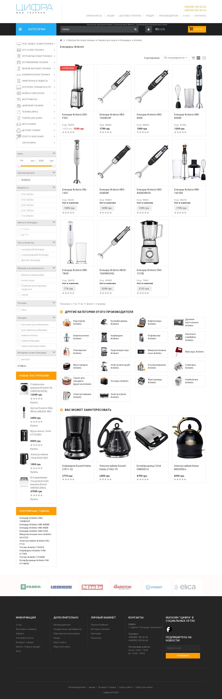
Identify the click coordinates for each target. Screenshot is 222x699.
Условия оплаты (25, 638)
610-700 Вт (27, 210)
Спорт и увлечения (33, 136)
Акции (56, 638)
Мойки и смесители (33, 93)
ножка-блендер (30, 340)
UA (163, 29)
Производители (168, 15)
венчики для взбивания (35, 324)
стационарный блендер (35, 255)
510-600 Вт (27, 205)
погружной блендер (32, 249)
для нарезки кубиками (34, 330)
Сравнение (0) (94, 15)
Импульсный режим (32, 275)
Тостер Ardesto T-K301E (32, 547)
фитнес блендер (30, 260)
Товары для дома (32, 118)
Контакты (200, 15)
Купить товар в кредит (28, 646)
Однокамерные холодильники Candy (151, 25)
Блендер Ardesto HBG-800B (34, 528)
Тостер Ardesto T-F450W (32, 557)
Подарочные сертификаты (67, 629)
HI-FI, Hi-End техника (33, 50)
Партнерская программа (66, 633)
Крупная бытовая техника (37, 56)
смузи (24, 294)
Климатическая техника (36, 75)
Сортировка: (152, 57)
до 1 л (24, 234)
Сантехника (29, 143)
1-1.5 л (25, 229)
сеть (24, 309)
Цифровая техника (32, 105)
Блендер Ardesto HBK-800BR (35, 524)
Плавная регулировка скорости (33, 287)
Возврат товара (24, 642)
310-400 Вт (27, 194)
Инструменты (29, 99)
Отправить (183, 656)
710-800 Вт (27, 216)
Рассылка (96, 638)
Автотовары (29, 124)
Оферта (20, 633)
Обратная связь (62, 646)
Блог (18, 651)
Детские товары (31, 130)
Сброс (23, 366)
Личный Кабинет (99, 625)
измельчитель (29, 335)
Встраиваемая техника (35, 62)
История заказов (100, 629)
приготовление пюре (33, 346)
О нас (19, 625)
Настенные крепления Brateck (100, 25)
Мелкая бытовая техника (36, 68)
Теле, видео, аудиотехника (37, 44)
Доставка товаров (26, 629)
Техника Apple (30, 112)
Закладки (96, 633)
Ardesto (25, 179)
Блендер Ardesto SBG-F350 (34, 531)
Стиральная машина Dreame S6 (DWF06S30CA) (41, 387)
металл (25, 359)
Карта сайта (59, 642)
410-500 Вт (27, 200)
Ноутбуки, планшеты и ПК (36, 87)
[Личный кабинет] (148, 29)
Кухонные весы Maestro (124, 25)
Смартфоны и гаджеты (35, 81)
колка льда (27, 280)
